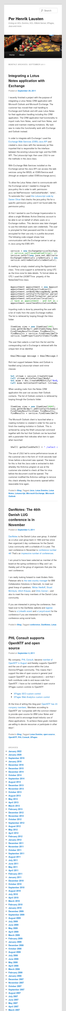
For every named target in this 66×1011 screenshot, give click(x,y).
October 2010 (14, 884)
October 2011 (14, 850)
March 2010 (14, 900)
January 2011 (14, 877)
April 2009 (13, 931)
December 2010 (16, 880)
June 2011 (13, 863)
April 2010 (13, 897)
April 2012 (13, 832)
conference (35, 624)
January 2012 (14, 839)
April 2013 (13, 802)
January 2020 (14, 754)
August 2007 (14, 992)
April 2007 (13, 1006)
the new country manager (35, 580)
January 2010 (14, 907)
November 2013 (16, 788)
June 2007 (13, 999)
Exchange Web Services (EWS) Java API (27, 141)
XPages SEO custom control (27, 693)
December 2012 (16, 812)
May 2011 (13, 866)
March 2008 (14, 969)
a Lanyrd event (43, 611)
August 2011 (14, 856)
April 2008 (13, 965)
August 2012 (14, 826)
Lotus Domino (41, 490)
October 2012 (14, 819)
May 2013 (13, 798)
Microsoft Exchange (35, 493)
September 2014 (16, 778)
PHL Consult (27, 659)
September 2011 (16, 853)
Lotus (53, 624)
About (21, 54)
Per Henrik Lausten (25, 18)
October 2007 (14, 986)
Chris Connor (42, 590)
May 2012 (13, 829)
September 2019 (16, 758)
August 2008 (14, 951)
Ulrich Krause (24, 590)
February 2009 (15, 938)
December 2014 (16, 771)
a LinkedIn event (24, 611)
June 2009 (13, 924)
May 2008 (13, 962)
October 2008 (14, 948)
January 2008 (14, 975)
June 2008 (13, 958)
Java (32, 490)
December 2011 (16, 843)
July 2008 (13, 955)
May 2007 (13, 1003)
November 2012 (16, 815)
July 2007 (13, 996)
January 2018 (14, 761)
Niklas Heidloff (38, 587)
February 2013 (15, 809)
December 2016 (16, 764)
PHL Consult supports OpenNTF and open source (26, 642)
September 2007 (16, 989)
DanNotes (13, 536)
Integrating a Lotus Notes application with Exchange (26, 80)
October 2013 (14, 792)
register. (49, 607)
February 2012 (15, 836)
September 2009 (16, 914)
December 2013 (16, 785)
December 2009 (16, 911)
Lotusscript (20, 493)
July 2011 (13, 860)
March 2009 (14, 935)
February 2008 (15, 972)
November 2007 (16, 982)
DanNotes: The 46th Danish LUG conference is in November (24, 517)
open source (49, 734)
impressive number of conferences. (37, 553)
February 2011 (15, 873)
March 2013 (14, 805)
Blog (19, 490)
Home (12, 54)
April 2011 (13, 870)
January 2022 (14, 751)
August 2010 (14, 890)
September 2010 (16, 887)
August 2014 (14, 781)
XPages (33, 737)
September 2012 (16, 822)
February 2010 (15, 904)
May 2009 (13, 928)
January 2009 (14, 941)
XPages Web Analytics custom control (32, 696)
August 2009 (14, 918)
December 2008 (16, 945)
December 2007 (16, 979)
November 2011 (16, 846)
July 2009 (13, 921)
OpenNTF (12, 737)
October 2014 (14, 775)
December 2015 (16, 768)
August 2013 (14, 795)
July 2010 (13, 894)
